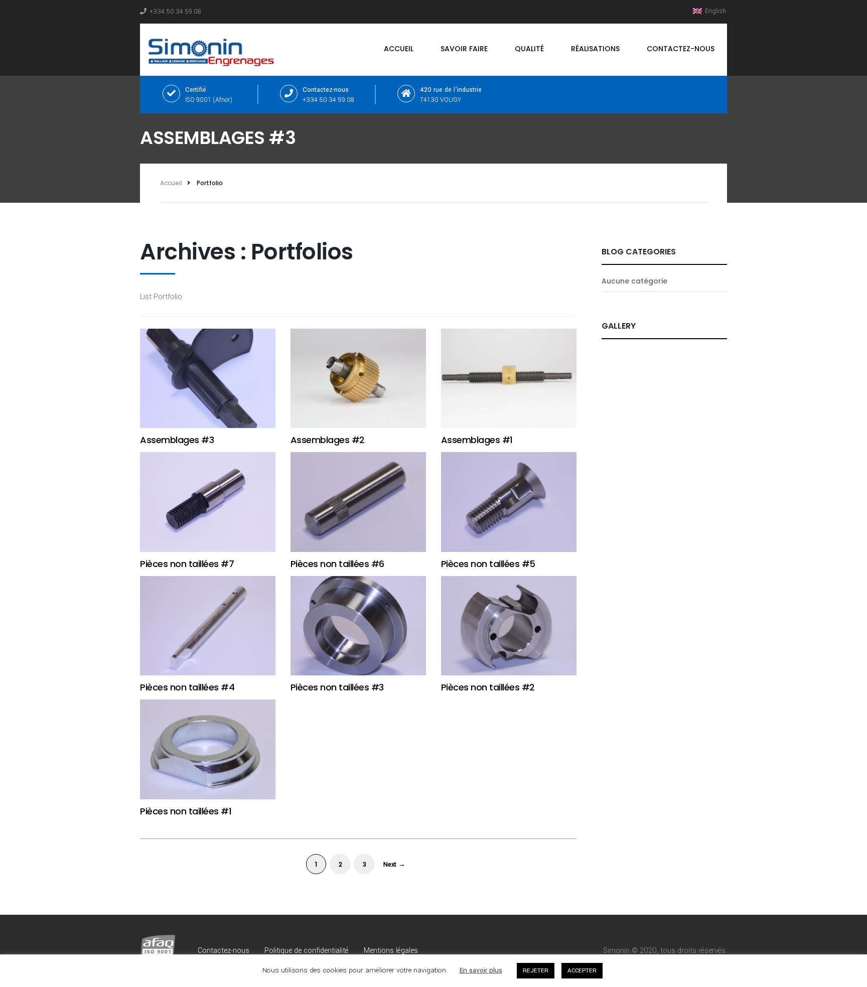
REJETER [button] (535, 970)
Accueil (398, 49)
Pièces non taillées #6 (337, 563)
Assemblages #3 (177, 440)
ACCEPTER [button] (582, 970)
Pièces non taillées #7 (187, 563)
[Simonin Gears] (213, 49)
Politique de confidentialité (306, 950)
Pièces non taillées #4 (187, 687)
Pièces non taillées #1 (185, 811)
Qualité (529, 49)
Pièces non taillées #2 (488, 687)
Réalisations (595, 49)
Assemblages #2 (328, 440)
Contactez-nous (680, 49)
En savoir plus (481, 970)
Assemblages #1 (477, 440)
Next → (394, 864)
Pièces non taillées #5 (488, 563)
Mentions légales (391, 950)
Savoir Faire (464, 49)
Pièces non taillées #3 (337, 687)
